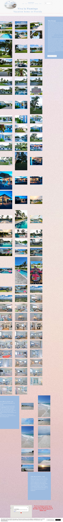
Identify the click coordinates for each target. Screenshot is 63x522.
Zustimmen (58, 519)
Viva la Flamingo (28, 8)
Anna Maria (3, 407)
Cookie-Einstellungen (50, 519)
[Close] (61, 520)
